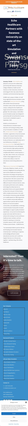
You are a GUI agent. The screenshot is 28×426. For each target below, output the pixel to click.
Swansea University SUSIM (12, 166)
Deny (14, 417)
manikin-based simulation (12, 131)
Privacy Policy (16, 424)
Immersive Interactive (15, 101)
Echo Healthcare (17, 81)
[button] (26, 402)
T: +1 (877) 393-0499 (8, 386)
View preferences (14, 420)
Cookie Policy (11, 424)
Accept (14, 413)
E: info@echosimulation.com (9, 388)
